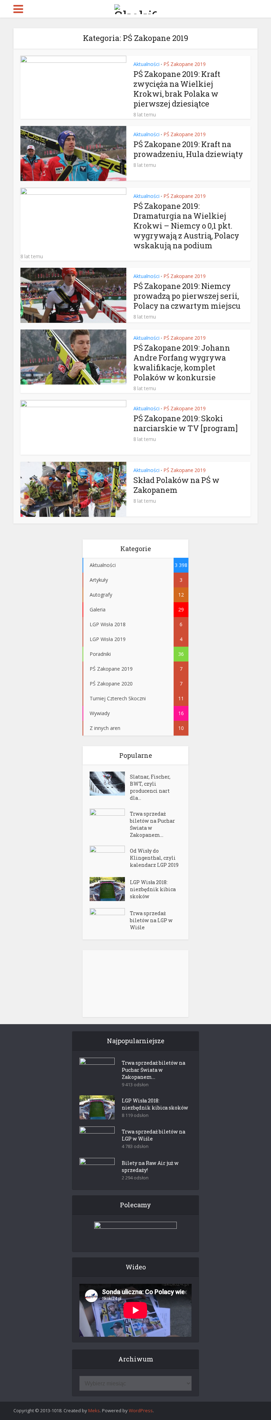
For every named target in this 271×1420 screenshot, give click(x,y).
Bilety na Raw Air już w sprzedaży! (150, 1166)
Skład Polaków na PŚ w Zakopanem (176, 485)
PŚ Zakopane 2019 (184, 64)
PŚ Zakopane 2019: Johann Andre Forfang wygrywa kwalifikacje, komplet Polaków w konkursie (181, 362)
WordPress (141, 1410)
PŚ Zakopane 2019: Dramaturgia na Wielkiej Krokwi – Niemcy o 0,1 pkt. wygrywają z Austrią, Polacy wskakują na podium (186, 225)
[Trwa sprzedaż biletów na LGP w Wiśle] (110, 920)
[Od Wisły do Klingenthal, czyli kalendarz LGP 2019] (110, 858)
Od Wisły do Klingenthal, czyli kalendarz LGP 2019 (154, 857)
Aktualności (146, 64)
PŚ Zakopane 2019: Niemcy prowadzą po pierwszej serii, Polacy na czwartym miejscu (187, 296)
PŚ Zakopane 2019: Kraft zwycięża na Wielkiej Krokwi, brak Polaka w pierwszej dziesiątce (176, 89)
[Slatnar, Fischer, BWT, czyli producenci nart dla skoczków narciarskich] (110, 784)
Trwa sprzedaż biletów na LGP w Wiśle (151, 920)
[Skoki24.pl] (135, 7)
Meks (94, 1410)
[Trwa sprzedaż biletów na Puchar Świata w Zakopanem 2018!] (110, 821)
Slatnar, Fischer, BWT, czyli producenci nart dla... (150, 787)
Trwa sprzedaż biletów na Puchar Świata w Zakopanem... (152, 824)
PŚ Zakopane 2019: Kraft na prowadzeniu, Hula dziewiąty (188, 149)
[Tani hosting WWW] (135, 1232)
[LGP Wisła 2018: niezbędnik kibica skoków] (110, 889)
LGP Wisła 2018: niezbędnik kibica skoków (153, 889)
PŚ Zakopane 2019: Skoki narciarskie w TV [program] (185, 423)
